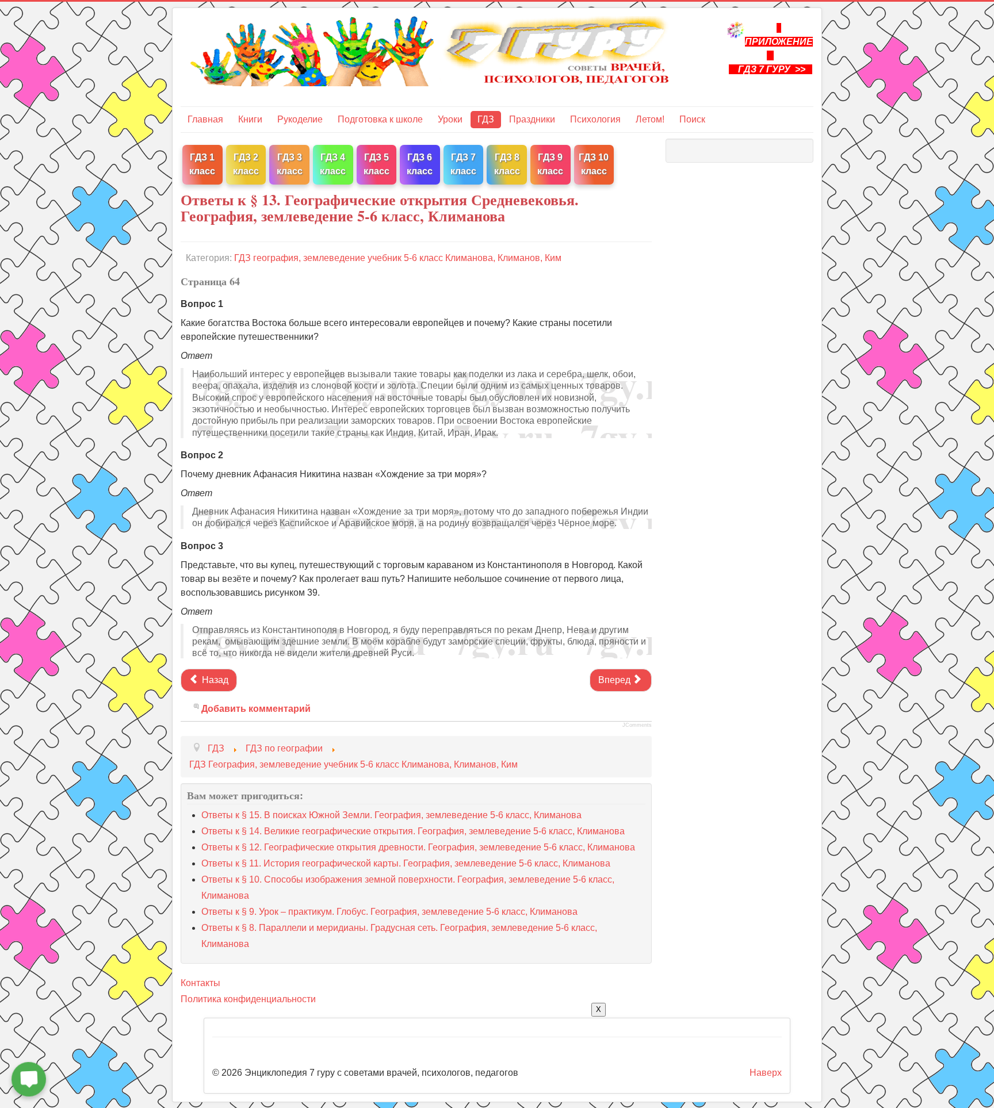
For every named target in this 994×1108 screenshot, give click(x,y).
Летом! (650, 119)
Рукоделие (300, 119)
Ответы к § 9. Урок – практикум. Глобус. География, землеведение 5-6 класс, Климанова (389, 912)
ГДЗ (485, 119)
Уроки (450, 119)
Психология (595, 119)
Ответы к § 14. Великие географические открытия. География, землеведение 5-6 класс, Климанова (413, 831)
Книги (250, 119)
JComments (637, 725)
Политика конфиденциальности (248, 999)
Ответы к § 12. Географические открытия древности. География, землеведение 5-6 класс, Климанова (418, 847)
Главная (205, 119)
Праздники (532, 119)
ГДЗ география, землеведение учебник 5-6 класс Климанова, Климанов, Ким (397, 258)
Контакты (200, 983)
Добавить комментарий (256, 709)
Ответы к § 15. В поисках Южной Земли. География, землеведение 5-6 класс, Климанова (391, 815)
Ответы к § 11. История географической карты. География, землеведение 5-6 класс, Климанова (405, 863)
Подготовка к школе (380, 119)
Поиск (692, 119)
